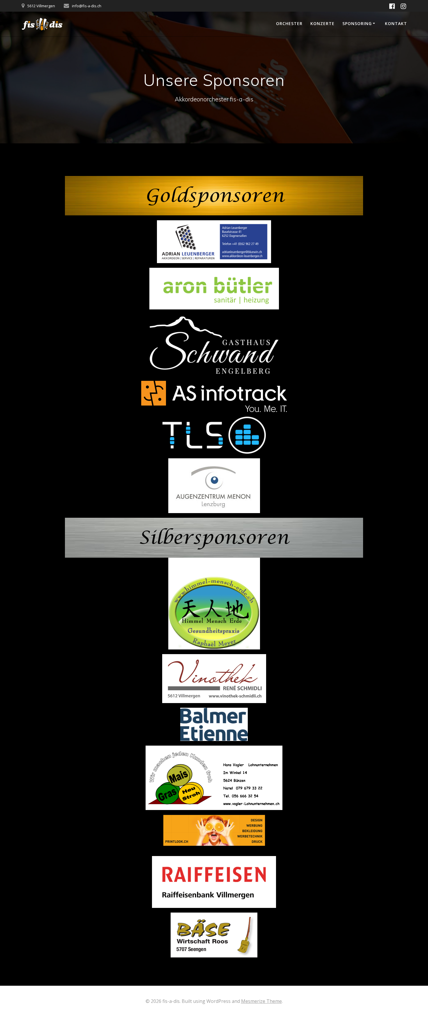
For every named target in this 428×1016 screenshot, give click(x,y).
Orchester (289, 23)
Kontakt (396, 23)
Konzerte (322, 23)
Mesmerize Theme (261, 1001)
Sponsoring (357, 23)
